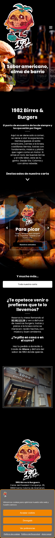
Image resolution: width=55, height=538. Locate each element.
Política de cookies (12, 534)
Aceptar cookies (27, 513)
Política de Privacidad (30, 534)
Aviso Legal (46, 534)
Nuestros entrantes (28, 245)
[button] (50, 27)
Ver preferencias (27, 528)
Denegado (27, 520)
